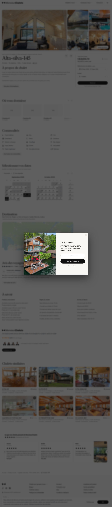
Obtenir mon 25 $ (73, 261)
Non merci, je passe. (72, 265)
